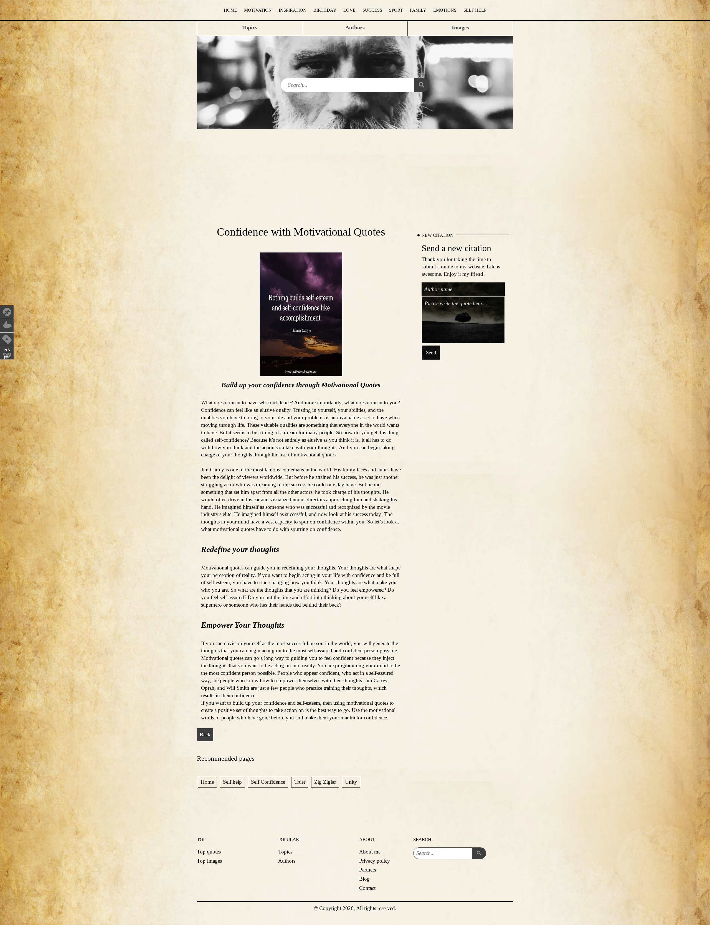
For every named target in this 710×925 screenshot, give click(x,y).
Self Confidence (268, 782)
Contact (367, 888)
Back (205, 734)
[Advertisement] (355, 170)
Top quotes (209, 852)
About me (370, 852)
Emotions (445, 10)
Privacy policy (374, 861)
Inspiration (292, 10)
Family (418, 10)
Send (431, 352)
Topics (285, 852)
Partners (367, 870)
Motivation (258, 10)
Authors (286, 861)
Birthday (324, 10)
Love (349, 10)
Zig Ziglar (325, 782)
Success (372, 10)
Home (230, 10)
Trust (299, 782)
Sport (396, 10)
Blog (364, 879)
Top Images (209, 861)
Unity (351, 782)
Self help (474, 10)
